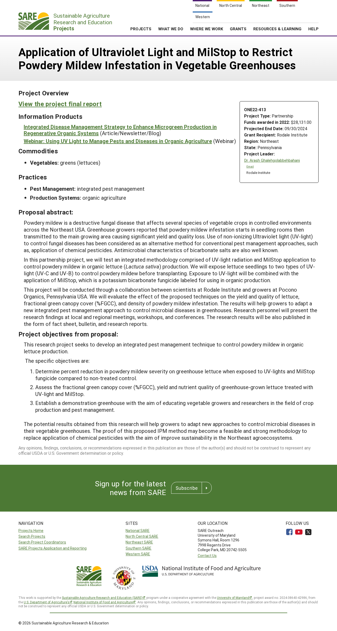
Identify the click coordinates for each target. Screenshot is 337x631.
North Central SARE (142, 536)
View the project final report (60, 104)
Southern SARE (138, 548)
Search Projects (31, 536)
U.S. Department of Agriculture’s (47, 602)
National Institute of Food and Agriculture (103, 602)
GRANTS (238, 28)
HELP (313, 28)
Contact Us (207, 555)
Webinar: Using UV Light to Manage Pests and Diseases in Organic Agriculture (118, 141)
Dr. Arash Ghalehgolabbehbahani (272, 160)
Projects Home (30, 530)
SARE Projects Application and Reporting (52, 548)
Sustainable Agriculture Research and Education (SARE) (102, 597)
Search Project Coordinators (42, 542)
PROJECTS (140, 28)
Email (250, 166)
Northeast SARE (139, 542)
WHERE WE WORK (206, 28)
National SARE (138, 530)
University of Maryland (233, 597)
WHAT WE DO (170, 28)
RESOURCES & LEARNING (277, 28)
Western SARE (138, 553)
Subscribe (187, 488)
